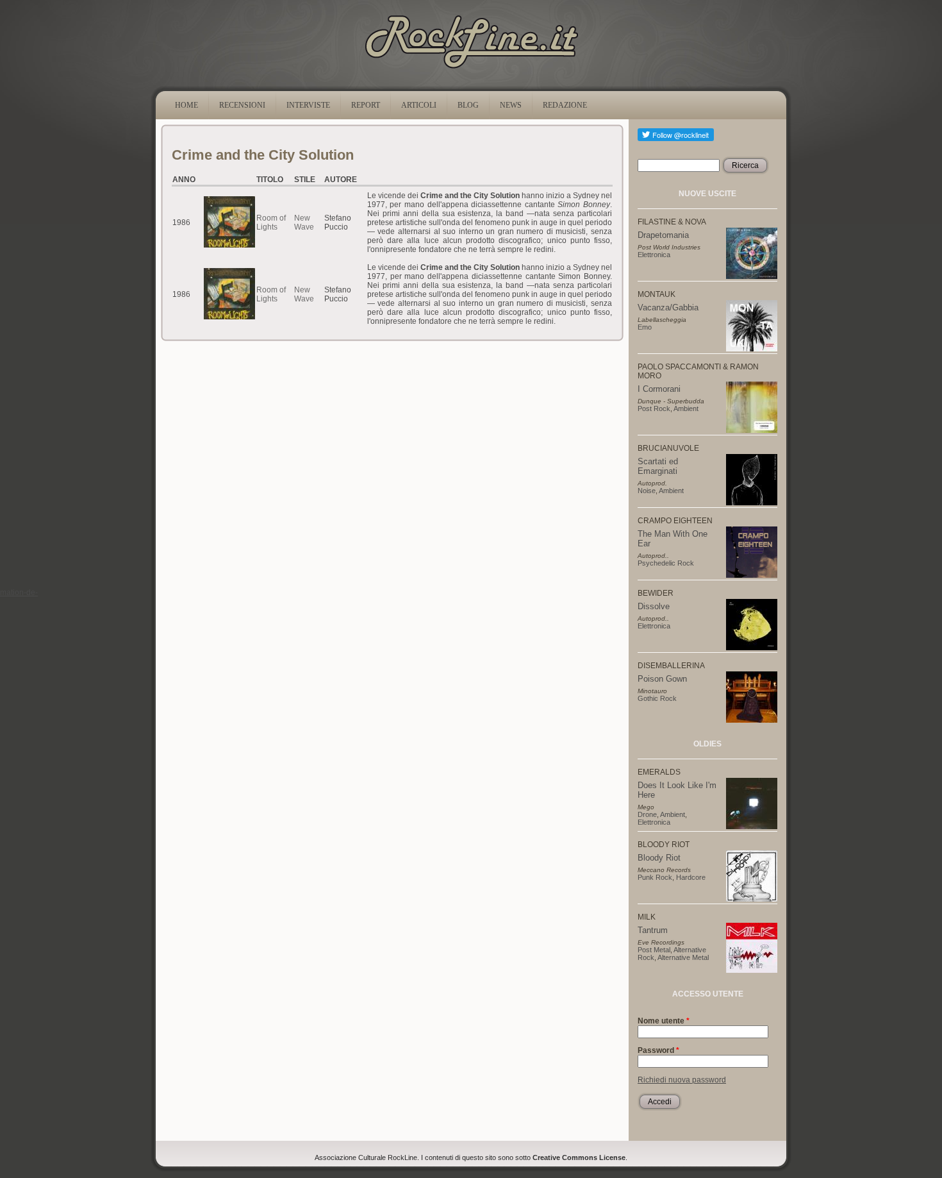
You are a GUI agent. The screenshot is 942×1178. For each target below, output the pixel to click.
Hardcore (691, 877)
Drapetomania (663, 235)
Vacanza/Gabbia (668, 307)
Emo (645, 327)
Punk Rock (655, 877)
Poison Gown (662, 679)
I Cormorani (659, 389)
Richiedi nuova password (682, 1079)
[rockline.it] (471, 68)
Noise (647, 490)
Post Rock (654, 408)
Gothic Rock (657, 698)
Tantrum (653, 930)
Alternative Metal (683, 957)
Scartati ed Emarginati (658, 466)
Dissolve (654, 606)
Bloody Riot (659, 857)
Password (658, 1050)
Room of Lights (271, 222)
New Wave (304, 222)
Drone (647, 814)
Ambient (685, 408)
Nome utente (664, 1020)
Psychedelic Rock (666, 563)
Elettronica (654, 254)
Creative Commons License (579, 1157)
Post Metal (654, 950)
